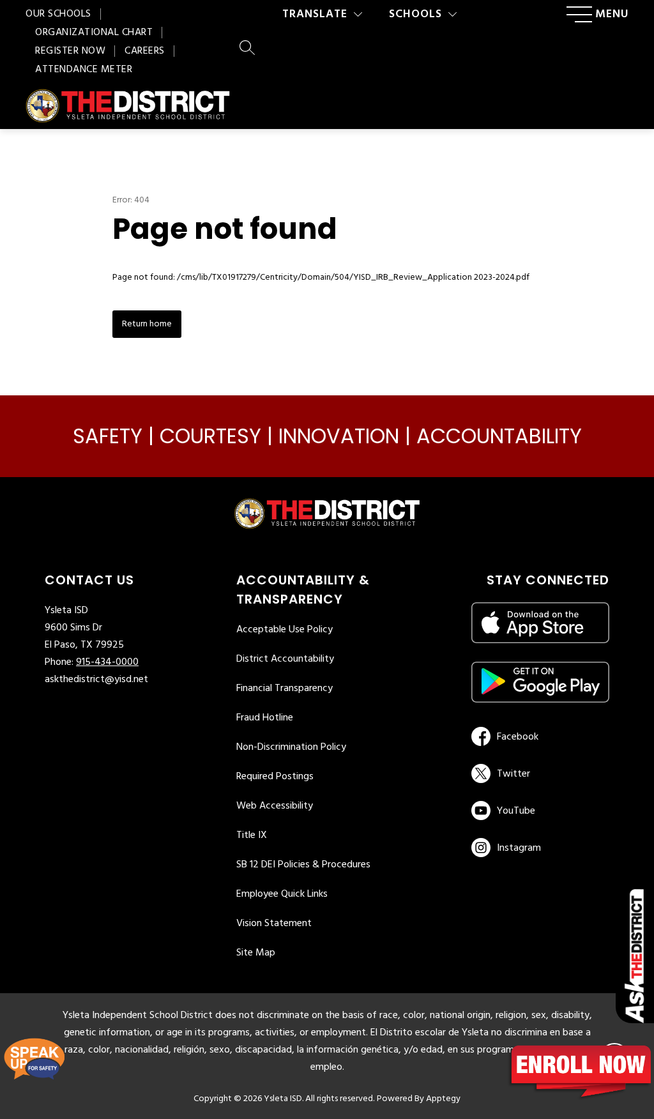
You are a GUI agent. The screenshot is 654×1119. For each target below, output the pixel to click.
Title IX (251, 835)
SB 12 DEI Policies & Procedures (303, 864)
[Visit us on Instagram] (540, 847)
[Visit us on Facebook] (538, 736)
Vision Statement (274, 923)
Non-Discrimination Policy (291, 747)
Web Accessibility (274, 806)
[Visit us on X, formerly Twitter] (538, 773)
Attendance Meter (83, 69)
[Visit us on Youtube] (538, 810)
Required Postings (275, 776)
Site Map (255, 953)
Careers (145, 51)
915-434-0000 (107, 662)
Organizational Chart (94, 32)
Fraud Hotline (264, 718)
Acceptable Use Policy (284, 629)
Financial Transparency (284, 688)
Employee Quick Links (282, 894)
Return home (147, 324)
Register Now (70, 51)
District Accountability (285, 659)
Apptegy (443, 1099)
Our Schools (58, 14)
